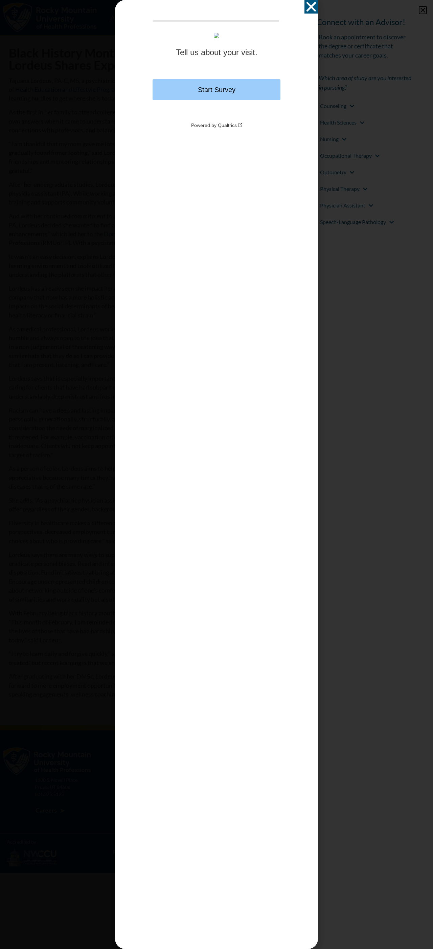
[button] (311, 7)
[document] (216, 474)
